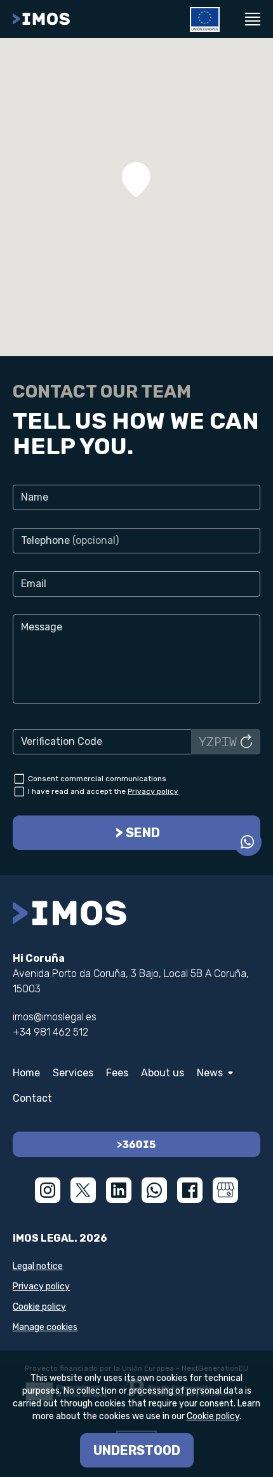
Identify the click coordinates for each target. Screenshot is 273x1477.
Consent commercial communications (97, 778)
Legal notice (38, 1266)
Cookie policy (39, 1306)
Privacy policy (153, 791)
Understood (136, 1450)
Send (143, 832)
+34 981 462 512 (50, 1032)
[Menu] (252, 19)
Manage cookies (45, 1327)
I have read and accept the (103, 791)
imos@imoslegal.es (55, 1017)
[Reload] (246, 741)
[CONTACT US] (248, 842)
